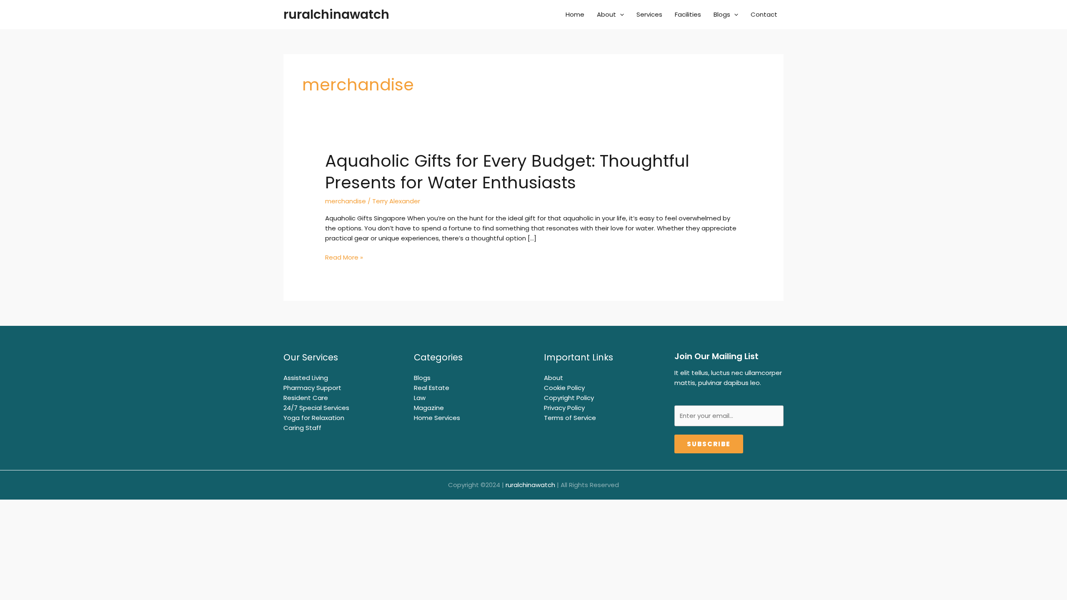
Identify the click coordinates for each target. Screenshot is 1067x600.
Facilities (688, 14)
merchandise (345, 201)
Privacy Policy (564, 407)
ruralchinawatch (336, 14)
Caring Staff (302, 427)
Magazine (429, 407)
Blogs (722, 14)
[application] (620, 14)
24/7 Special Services (316, 407)
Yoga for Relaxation (313, 417)
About (606, 14)
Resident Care (305, 397)
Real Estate (431, 387)
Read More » (344, 257)
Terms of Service (570, 417)
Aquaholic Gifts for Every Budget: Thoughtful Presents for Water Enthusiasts (507, 171)
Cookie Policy (564, 387)
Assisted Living (305, 377)
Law (420, 397)
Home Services (437, 417)
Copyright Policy (569, 397)
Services (649, 14)
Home (575, 14)
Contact (764, 14)
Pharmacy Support (312, 387)
